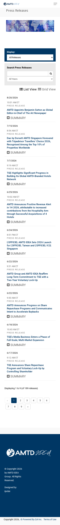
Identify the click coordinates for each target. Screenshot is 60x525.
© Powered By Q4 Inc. (31, 519)
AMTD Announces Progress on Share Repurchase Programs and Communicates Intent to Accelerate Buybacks (29, 308)
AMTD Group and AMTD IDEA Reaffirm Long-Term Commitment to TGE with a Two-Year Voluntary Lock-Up (27, 277)
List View (30, 89)
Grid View (48, 89)
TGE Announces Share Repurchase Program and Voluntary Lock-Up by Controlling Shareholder (25, 368)
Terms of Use (50, 519)
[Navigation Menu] (55, 3)
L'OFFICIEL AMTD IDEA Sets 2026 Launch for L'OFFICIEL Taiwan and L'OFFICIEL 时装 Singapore (29, 245)
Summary (18, 118)
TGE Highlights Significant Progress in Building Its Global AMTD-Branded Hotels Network (29, 176)
